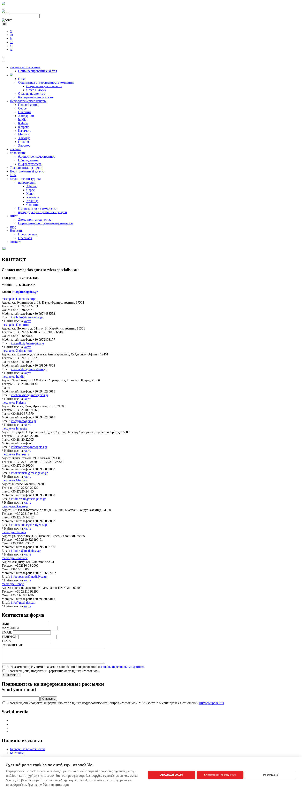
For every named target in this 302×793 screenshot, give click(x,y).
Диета (14, 216)
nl (11, 46)
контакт (15, 241)
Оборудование (28, 160)
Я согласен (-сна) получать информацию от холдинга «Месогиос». (53, 671)
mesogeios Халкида (15, 506)
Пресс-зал (25, 238)
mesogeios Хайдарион (17, 350)
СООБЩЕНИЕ (12, 645)
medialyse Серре (13, 584)
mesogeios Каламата (15, 454)
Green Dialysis (36, 90)
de (11, 42)
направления (27, 182)
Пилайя (23, 141)
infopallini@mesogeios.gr (27, 343)
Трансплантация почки (26, 167)
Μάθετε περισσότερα (54, 785)
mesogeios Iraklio (13, 376)
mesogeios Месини (14, 480)
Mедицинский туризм (25, 178)
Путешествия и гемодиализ (37, 208)
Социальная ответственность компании (46, 82)
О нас (22, 78)
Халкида (24, 138)
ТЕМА (6, 641)
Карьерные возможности (35, 97)
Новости (16, 230)
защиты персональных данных (122, 666)
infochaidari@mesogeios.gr (28, 369)
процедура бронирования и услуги (42, 212)
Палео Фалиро (28, 104)
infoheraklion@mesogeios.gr (29, 395)
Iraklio (22, 119)
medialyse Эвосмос (15, 558)
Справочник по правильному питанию (45, 223)
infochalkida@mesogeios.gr (29, 524)
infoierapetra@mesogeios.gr (29, 447)
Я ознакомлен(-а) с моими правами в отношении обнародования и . (76, 666)
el (11, 31)
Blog (13, 227)
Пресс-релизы (28, 234)
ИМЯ (5, 623)
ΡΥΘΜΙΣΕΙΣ (270, 774)
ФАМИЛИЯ (10, 628)
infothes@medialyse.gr (26, 550)
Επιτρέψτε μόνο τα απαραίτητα (220, 775)
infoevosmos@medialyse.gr (29, 576)
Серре (22, 108)
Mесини (23, 134)
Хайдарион (26, 116)
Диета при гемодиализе (34, 219)
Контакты (17, 753)
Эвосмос (24, 145)
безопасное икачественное (36, 156)
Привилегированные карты (37, 71)
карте (27, 321)
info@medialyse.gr (23, 602)
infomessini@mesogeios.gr (28, 499)
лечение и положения (25, 67)
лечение (15, 149)
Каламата (24, 130)
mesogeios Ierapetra (14, 428)
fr (11, 38)
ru (4, 23)
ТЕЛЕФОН (10, 636)
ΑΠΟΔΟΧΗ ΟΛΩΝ (171, 774)
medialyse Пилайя (14, 532)
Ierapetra (23, 127)
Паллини (24, 112)
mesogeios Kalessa (14, 402)
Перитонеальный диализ (27, 171)
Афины (31, 186)
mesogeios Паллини (15, 324)
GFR (13, 175)
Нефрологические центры (28, 101)
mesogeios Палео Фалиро (19, 298)
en (11, 34)
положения (17, 153)
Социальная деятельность (44, 86)
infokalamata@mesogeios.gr (29, 473)
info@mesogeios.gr (25, 291)
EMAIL (7, 632)
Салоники (33, 204)
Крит (29, 193)
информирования (211, 703)
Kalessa (23, 123)
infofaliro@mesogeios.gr (27, 317)
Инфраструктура (29, 164)
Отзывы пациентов (31, 93)
